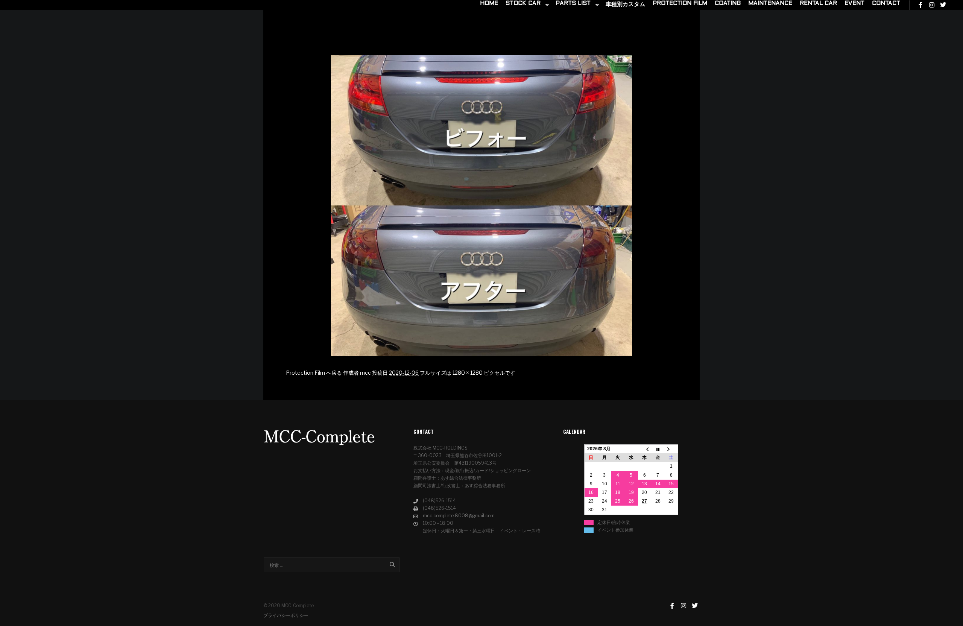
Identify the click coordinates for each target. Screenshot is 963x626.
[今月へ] (658, 449)
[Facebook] (920, 5)
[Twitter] (943, 5)
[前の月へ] (645, 449)
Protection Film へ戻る (314, 372)
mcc (365, 372)
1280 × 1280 (468, 372)
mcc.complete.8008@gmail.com (459, 515)
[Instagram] (932, 5)
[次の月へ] (671, 449)
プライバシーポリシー (285, 615)
